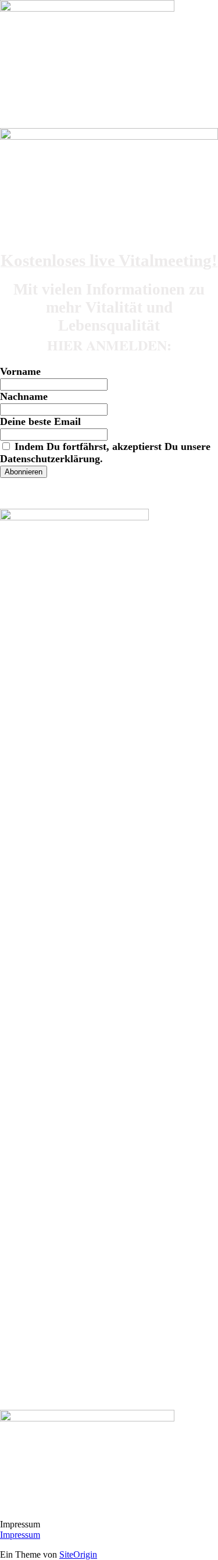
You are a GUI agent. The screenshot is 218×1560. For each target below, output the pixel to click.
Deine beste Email (40, 421)
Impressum (20, 1535)
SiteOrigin (78, 1554)
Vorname (20, 371)
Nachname (24, 396)
